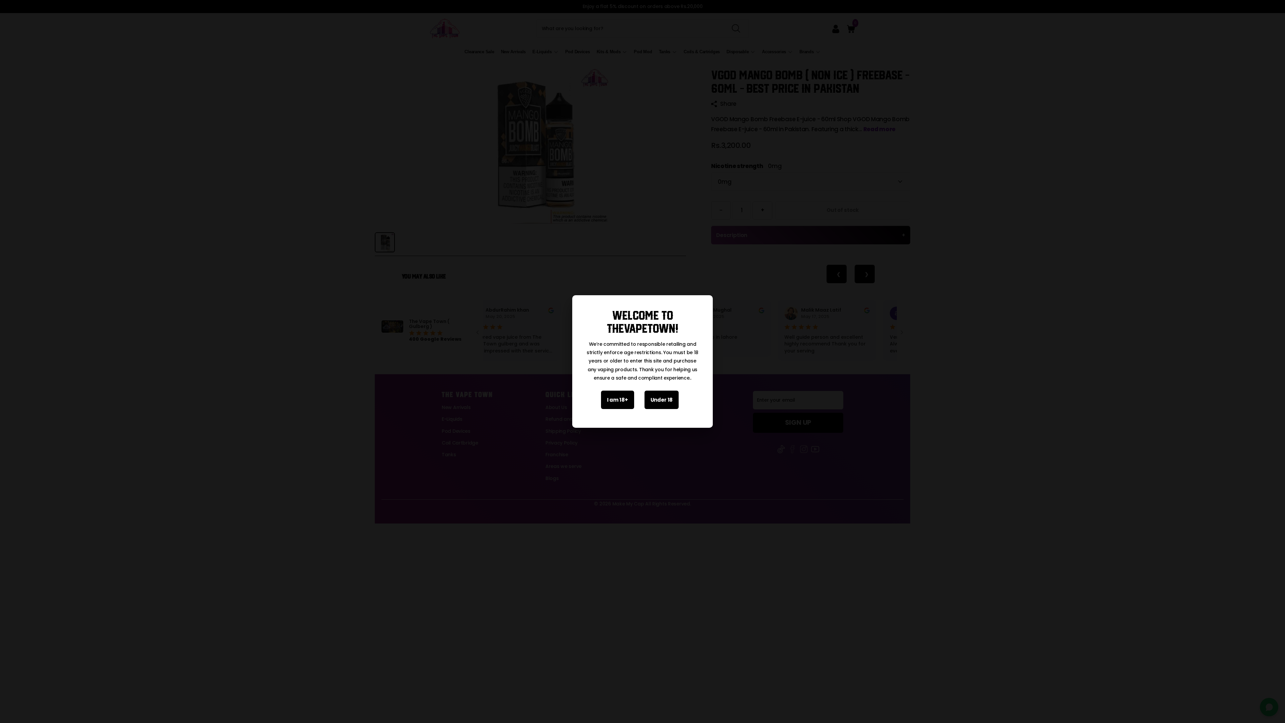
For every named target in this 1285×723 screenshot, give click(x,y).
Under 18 (662, 399)
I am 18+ (617, 399)
